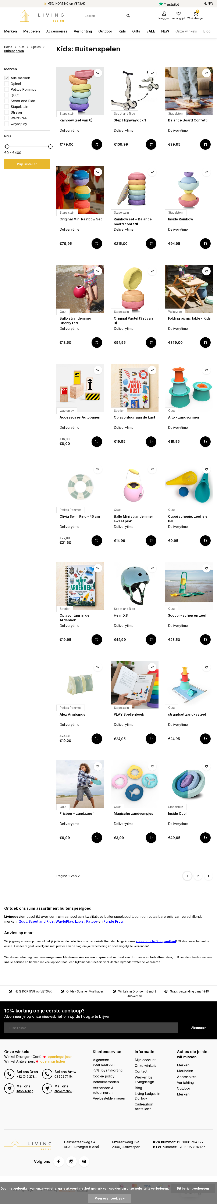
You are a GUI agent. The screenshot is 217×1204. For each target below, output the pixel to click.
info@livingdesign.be (31, 1091)
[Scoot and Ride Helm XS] (135, 586)
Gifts (136, 31)
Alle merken (20, 78)
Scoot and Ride (23, 101)
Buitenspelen (14, 51)
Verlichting (83, 31)
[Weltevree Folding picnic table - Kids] (189, 289)
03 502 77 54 (63, 1076)
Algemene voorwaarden (103, 1062)
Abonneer (198, 1027)
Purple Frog (113, 921)
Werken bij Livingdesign (144, 1079)
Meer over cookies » (110, 1198)
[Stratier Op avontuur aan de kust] (135, 388)
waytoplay (19, 124)
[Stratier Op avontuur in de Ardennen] (80, 586)
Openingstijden (60, 1057)
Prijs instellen (27, 164)
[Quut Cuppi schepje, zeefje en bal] (189, 487)
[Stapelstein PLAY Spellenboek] (135, 685)
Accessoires (56, 31)
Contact (141, 1071)
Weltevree (19, 118)
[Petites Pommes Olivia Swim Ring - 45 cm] (80, 487)
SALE (150, 31)
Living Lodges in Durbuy (147, 1095)
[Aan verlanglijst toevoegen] (98, 73)
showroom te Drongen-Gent (156, 941)
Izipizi (79, 921)
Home (8, 47)
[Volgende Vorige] (208, 876)
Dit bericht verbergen (193, 1188)
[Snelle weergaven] (97, 144)
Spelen (36, 47)
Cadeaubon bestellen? (144, 1106)
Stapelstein (19, 106)
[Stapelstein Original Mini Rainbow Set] (80, 190)
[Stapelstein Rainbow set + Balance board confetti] (135, 190)
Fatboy (92, 921)
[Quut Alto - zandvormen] (189, 388)
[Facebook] (58, 1161)
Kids (122, 31)
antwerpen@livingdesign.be (73, 1091)
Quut (14, 95)
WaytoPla (63, 921)
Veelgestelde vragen (109, 1098)
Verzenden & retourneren (103, 1090)
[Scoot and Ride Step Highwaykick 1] (135, 91)
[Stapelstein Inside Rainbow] (189, 190)
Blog (206, 31)
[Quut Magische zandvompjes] (135, 784)
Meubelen (31, 31)
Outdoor (105, 31)
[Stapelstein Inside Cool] (189, 784)
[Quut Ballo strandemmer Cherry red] (80, 289)
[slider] (7, 146)
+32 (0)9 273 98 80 (30, 1076)
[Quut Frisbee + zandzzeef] (80, 784)
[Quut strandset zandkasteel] (189, 685)
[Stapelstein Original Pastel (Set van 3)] (135, 289)
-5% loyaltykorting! (108, 1070)
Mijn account (145, 1060)
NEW (165, 31)
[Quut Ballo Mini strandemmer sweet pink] (135, 487)
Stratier (16, 112)
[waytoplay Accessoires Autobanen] (80, 388)
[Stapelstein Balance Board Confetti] (189, 91)
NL (205, 3)
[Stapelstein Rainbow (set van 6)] (80, 91)
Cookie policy (103, 1076)
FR (211, 3)
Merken (10, 31)
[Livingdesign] (38, 16)
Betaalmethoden (106, 1082)
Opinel (16, 84)
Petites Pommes (23, 89)
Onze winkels (186, 31)
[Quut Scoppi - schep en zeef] (189, 586)
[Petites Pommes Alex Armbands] (80, 685)
